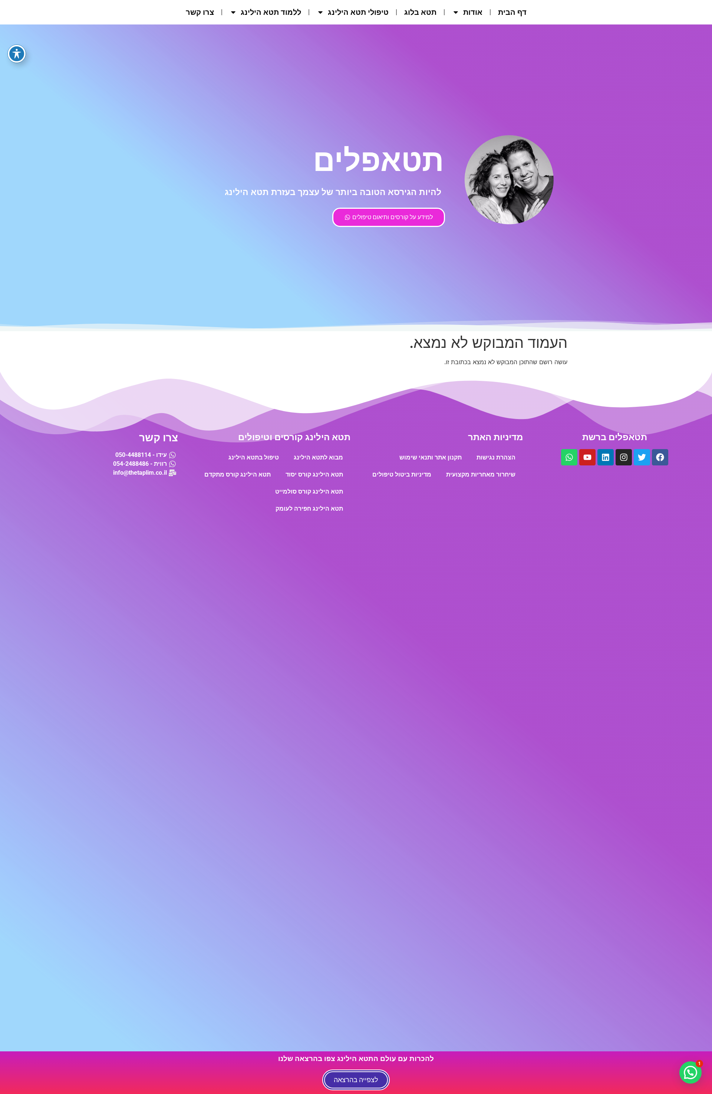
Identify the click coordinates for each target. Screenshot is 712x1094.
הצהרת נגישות (496, 457)
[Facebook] (660, 457)
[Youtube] (587, 457)
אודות (472, 12)
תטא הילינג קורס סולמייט (309, 491)
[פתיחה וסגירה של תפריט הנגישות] (17, 54)
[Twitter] (642, 457)
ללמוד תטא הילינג (271, 12)
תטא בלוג (420, 12)
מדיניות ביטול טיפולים (401, 474)
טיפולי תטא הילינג (358, 12)
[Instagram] (624, 457)
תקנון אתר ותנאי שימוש (430, 457)
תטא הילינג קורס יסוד (314, 474)
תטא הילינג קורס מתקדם (237, 474)
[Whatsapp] (569, 457)
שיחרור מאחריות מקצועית (480, 474)
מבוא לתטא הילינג (318, 457)
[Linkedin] (605, 457)
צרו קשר (200, 12)
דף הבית (512, 12)
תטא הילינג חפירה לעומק (309, 508)
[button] (690, 1072)
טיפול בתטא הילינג (253, 457)
